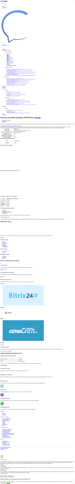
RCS (9, 64)
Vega (3, 258)
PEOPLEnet (5, 245)
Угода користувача (3, 448)
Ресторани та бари (6, 430)
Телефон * (21, 359)
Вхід (3, 6)
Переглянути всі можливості (12, 74)
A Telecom (4, 256)
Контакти (11, 111)
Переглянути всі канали (11, 65)
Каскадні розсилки (6, 420)
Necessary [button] (2, 464)
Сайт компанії (22, 361)
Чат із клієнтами (6, 419)
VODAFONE (5, 246)
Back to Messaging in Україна (5, 125)
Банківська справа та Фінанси (8, 434)
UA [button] (3, 3)
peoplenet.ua (17, 140)
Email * (20, 360)
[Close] (0, 47)
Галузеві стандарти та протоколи (21, 104)
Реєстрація (5, 7)
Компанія (4, 106)
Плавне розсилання (20, 72)
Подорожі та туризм (6, 431)
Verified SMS (10, 62)
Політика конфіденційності (5, 447)
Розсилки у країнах (16, 83)
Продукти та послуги (7, 50)
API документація (16, 99)
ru (5, 5)
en (5, 4)
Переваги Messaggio (18, 112)
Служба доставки (6, 432)
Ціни (4, 86)
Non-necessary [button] (3, 469)
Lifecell (4, 244)
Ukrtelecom (5, 257)
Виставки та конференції (7, 429)
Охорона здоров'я (6, 436)
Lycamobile (5, 251)
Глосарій (16, 94)
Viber (9, 56)
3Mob (4, 241)
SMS (9, 54)
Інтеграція (4, 87)
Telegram (10, 59)
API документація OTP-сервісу (19, 100)
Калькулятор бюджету (18, 82)
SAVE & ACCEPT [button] (3, 473)
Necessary (3, 465)
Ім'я (20, 357)
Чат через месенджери (19, 70)
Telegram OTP (11, 61)
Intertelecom (5, 242)
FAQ (13, 93)
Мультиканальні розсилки (22, 71)
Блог (3, 113)
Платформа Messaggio (7, 418)
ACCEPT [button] (8, 483)
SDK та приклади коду (18, 101)
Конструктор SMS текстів (17, 81)
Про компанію (15, 110)
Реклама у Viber (16, 84)
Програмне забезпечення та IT (8, 433)
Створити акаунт (3, 269)
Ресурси (4, 88)
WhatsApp (10, 57)
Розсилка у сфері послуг (7, 437)
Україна (37, 118)
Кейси (13, 95)
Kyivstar (4, 243)
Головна (4, 49)
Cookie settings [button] (3, 483)
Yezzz (4, 252)
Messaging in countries (7, 120)
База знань (14, 91)
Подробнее (2, 276)
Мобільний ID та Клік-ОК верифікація (21, 78)
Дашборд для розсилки (20, 69)
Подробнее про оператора (16, 125)
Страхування (5, 435)
